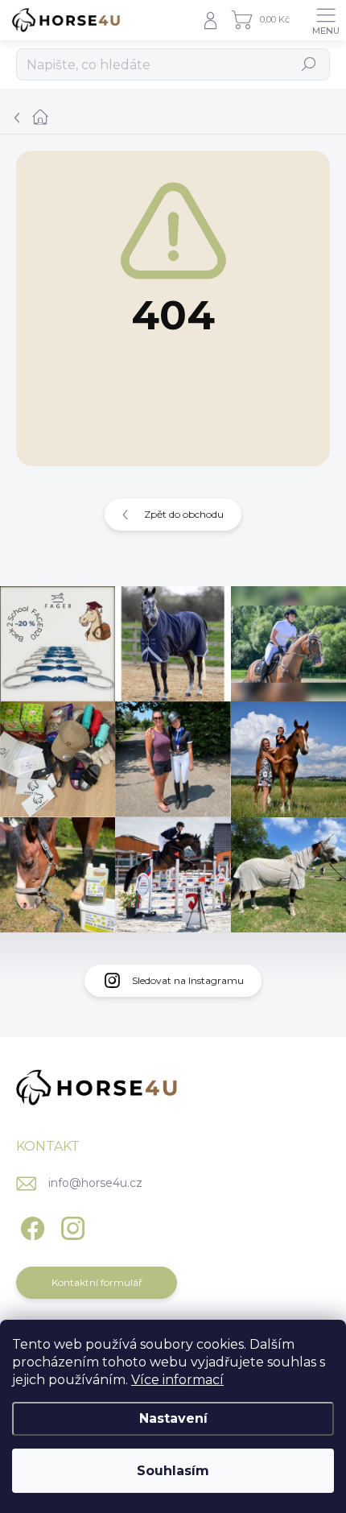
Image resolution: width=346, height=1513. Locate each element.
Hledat (309, 64)
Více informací (177, 1379)
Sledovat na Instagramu (188, 980)
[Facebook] (30, 1226)
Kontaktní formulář (96, 1282)
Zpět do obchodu (184, 514)
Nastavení (173, 1418)
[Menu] (326, 20)
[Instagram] (70, 1226)
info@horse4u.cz (95, 1183)
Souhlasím (173, 1470)
